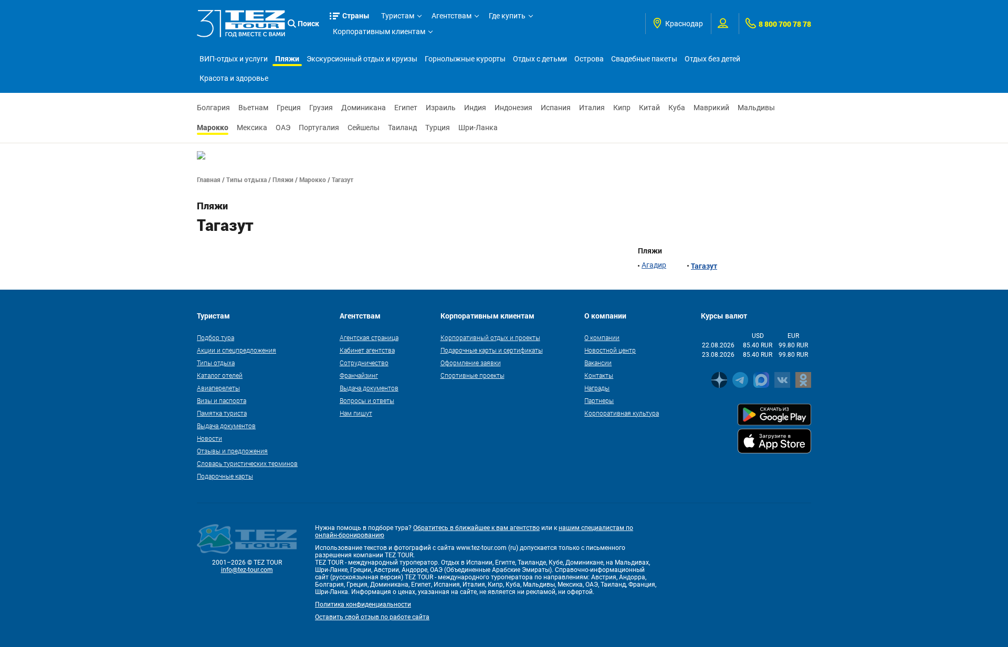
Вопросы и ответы (367, 400)
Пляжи (287, 58)
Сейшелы (364, 127)
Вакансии (598, 362)
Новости (209, 438)
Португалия (319, 127)
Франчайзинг (359, 375)
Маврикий (711, 107)
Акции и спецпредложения (236, 350)
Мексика (252, 127)
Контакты (598, 375)
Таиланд (402, 127)
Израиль (441, 107)
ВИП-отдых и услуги (234, 59)
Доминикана (363, 107)
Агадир (654, 265)
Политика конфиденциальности (363, 604)
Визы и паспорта (221, 400)
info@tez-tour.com (247, 570)
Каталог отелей (220, 375)
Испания (556, 107)
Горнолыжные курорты (465, 59)
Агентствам (451, 16)
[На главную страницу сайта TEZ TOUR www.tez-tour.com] (241, 23)
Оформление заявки (470, 362)
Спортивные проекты (472, 375)
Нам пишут (356, 413)
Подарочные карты (225, 476)
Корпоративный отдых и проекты (490, 337)
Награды (597, 388)
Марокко (212, 127)
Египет (405, 107)
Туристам (397, 16)
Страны (356, 15)
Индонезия (513, 107)
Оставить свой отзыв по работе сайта (372, 617)
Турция (437, 127)
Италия (592, 107)
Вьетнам (253, 107)
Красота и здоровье (234, 78)
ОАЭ (283, 127)
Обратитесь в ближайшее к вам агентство (476, 528)
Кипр (622, 107)
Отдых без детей (712, 59)
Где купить (507, 16)
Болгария (213, 107)
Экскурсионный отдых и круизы (362, 59)
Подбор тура (215, 337)
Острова (589, 59)
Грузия (321, 107)
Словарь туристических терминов (247, 463)
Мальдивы (756, 107)
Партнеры (599, 400)
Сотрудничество (364, 362)
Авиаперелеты (218, 388)
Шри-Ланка (478, 127)
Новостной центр (610, 350)
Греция (289, 107)
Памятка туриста (222, 413)
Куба (676, 107)
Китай (649, 107)
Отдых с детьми (540, 59)
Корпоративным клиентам (379, 31)
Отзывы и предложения (232, 451)
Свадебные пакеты (644, 59)
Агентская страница (369, 337)
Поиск (308, 23)
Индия (475, 107)
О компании (602, 337)
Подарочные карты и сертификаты (491, 350)
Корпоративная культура (621, 413)
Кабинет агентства (367, 350)
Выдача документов (226, 425)
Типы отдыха (246, 179)
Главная (208, 179)
